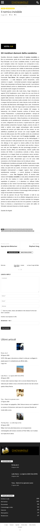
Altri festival (4, 501)
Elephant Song (34, 246)
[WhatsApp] (15, 19)
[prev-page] (19, 270)
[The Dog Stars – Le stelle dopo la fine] (20, 416)
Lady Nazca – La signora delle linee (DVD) (12, 375)
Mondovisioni (4, 515)
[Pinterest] (11, 19)
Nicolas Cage (22, 231)
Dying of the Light (27, 229)
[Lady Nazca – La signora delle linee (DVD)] (20, 369)
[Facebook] (3, 19)
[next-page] (21, 270)
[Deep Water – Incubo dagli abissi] (20, 259)
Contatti (20, 527)
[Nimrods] (7, 259)
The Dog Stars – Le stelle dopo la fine (11, 423)
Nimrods (3, 265)
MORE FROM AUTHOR (26, 252)
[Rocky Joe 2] (20, 346)
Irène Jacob (14, 231)
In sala (6, 6)
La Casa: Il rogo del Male (33, 265)
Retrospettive (4, 513)
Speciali (17, 525)
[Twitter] (7, 19)
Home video (24, 525)
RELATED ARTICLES (13, 252)
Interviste (3, 510)
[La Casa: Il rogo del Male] (33, 259)
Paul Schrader (30, 231)
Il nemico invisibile (6, 231)
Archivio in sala (13, 6)
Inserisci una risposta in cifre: (9, 316)
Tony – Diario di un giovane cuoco (10, 399)
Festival (11, 525)
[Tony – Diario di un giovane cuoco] (20, 392)
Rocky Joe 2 (4, 353)
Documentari (4, 504)
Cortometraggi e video (7, 507)
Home (2, 6)
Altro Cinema (32, 525)
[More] (20, 19)
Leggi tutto (4, 363)
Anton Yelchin (18, 229)
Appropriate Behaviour (9, 246)
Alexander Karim (9, 229)
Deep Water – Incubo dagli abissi (19, 265)
